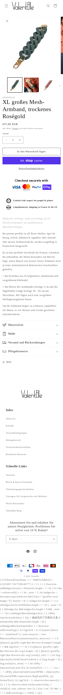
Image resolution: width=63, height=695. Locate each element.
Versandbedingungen (16, 433)
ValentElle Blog (14, 510)
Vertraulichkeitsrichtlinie (18, 447)
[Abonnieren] (53, 539)
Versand (15, 128)
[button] (6, 5)
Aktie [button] (9, 362)
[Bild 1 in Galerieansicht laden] (14, 85)
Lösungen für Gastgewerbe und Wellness (26, 496)
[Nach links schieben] (3, 85)
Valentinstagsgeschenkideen (20, 489)
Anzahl (5, 133)
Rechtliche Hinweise (16, 454)
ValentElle (35, 576)
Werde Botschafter (15, 503)
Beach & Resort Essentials (19, 482)
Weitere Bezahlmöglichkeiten (31, 168)
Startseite (10, 475)
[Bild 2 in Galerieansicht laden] (31, 85)
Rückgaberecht (13, 440)
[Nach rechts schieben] (60, 85)
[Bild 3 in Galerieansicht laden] (48, 85)
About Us (10, 418)
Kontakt (10, 425)
